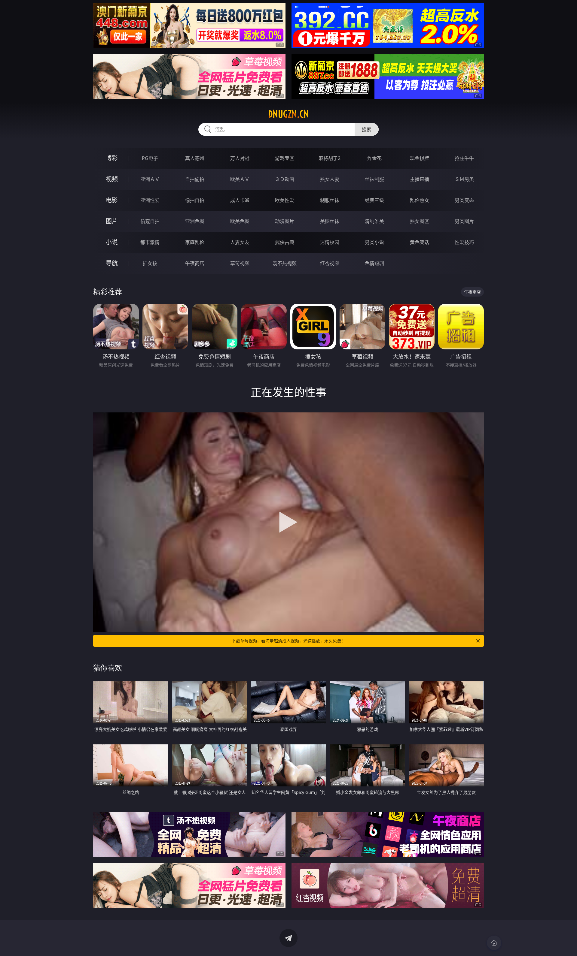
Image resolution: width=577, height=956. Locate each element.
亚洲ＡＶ (150, 179)
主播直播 (419, 179)
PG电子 (150, 158)
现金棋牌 (419, 158)
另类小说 (374, 242)
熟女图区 (419, 221)
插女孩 (150, 263)
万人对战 (239, 158)
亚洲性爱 (150, 200)
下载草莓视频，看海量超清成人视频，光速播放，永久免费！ (288, 641)
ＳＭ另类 (464, 179)
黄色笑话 (419, 242)
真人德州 (194, 158)
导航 (112, 263)
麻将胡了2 (329, 158)
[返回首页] (494, 943)
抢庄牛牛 (464, 158)
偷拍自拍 (194, 200)
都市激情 (150, 242)
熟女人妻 (329, 179)
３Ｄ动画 (284, 179)
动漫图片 (284, 221)
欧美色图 (239, 221)
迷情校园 (329, 242)
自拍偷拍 (194, 179)
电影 (112, 200)
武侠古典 (284, 242)
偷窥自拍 (150, 221)
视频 (112, 179)
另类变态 (464, 200)
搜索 (366, 129)
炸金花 (374, 158)
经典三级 (374, 200)
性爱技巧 (464, 242)
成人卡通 (239, 200)
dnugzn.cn (288, 114)
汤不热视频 (285, 263)
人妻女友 (239, 242)
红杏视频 (329, 263)
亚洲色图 (194, 221)
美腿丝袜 (329, 221)
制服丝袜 (329, 200)
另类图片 (464, 221)
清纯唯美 (374, 221)
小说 (112, 242)
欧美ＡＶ (239, 179)
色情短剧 (374, 263)
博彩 (112, 158)
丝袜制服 (374, 179)
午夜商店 (194, 263)
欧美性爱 (284, 200)
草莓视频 (239, 263)
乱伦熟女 (419, 200)
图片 (112, 221)
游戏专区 (284, 158)
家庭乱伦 (194, 242)
